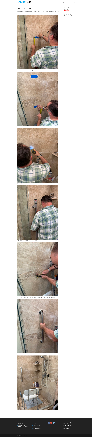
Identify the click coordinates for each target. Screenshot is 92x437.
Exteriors (45, 2)
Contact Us (59, 2)
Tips (66, 2)
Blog (63, 2)
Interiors (39, 2)
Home (35, 2)
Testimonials (70, 2)
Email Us (19, 422)
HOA (50, 2)
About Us (53, 2)
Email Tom (66, 9)
